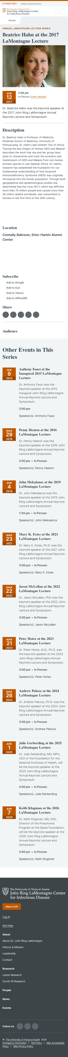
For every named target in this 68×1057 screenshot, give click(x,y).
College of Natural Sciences (31, 3)
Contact (7, 959)
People (7, 990)
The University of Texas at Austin (23, 1039)
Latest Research (12, 975)
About (6, 934)
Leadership (9, 953)
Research (8, 968)
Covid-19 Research (14, 981)
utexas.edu (10, 3)
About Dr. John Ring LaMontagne (22, 940)
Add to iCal (13, 287)
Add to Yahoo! (15, 292)
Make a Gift (12, 906)
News (6, 999)
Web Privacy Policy (23, 1046)
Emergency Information (15, 1043)
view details (38, 96)
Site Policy (36, 1043)
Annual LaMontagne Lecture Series (26, 28)
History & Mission (13, 947)
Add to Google (15, 282)
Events (12, 20)
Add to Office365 (16, 298)
